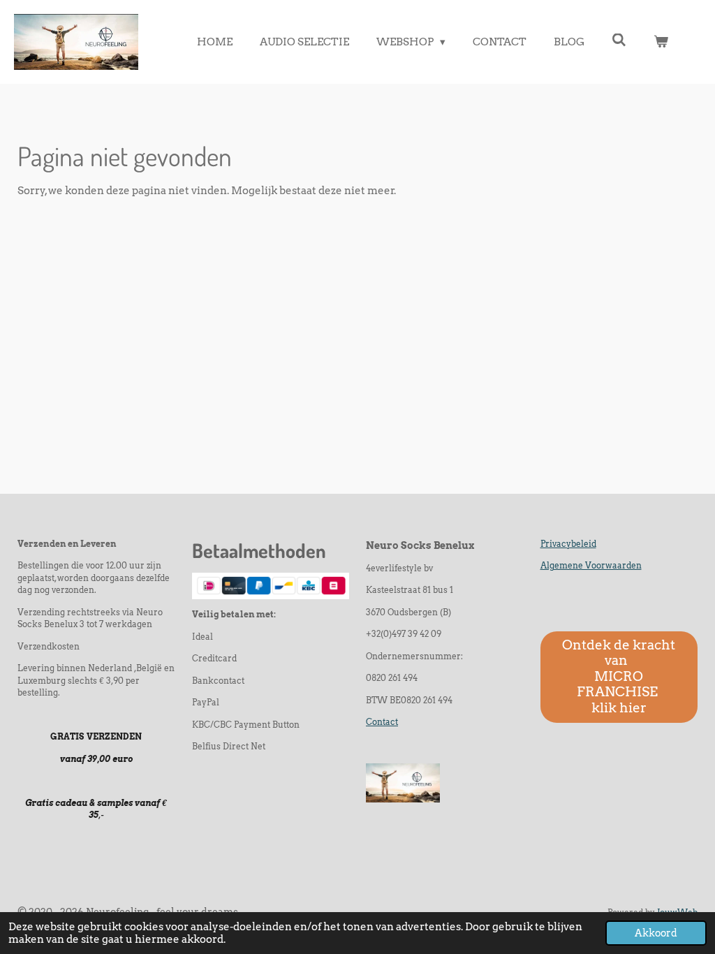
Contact (382, 722)
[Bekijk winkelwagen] (661, 42)
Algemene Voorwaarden (591, 566)
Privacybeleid (568, 544)
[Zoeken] (619, 40)
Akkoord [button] (656, 933)
